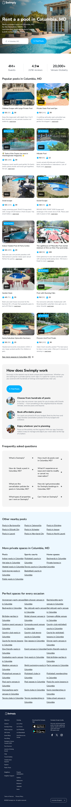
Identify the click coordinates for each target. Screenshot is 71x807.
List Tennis (20, 726)
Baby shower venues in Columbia (34, 602)
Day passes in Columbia (34, 641)
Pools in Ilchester (31, 529)
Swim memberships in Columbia (56, 692)
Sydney (19, 777)
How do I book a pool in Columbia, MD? (19, 469)
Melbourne (20, 780)
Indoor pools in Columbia (13, 558)
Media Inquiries (8, 729)
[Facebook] (52, 735)
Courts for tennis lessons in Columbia (12, 643)
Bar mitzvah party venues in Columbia (35, 610)
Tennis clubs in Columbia (12, 698)
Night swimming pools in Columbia (35, 667)
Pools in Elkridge (54, 525)
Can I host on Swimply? (48, 497)
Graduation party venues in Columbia (12, 659)
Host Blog (7, 738)
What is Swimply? (17, 458)
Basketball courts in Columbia (33, 573)
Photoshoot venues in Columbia (11, 675)
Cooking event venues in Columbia (12, 626)
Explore (6, 764)
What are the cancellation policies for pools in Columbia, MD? (19, 486)
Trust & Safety (8, 757)
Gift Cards (7, 732)
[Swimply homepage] (35, 2)
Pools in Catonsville (32, 525)
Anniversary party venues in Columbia (13, 602)
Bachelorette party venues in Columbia (55, 602)
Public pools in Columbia (12, 579)
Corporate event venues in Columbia (34, 626)
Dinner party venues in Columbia (56, 643)
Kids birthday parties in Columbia (56, 659)
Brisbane (19, 783)
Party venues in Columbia (57, 665)
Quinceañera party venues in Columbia (10, 692)
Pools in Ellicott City (10, 529)
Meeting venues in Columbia (10, 667)
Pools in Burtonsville (11, 525)
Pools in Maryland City (34, 533)
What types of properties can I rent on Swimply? (19, 498)
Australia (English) (57, 800)
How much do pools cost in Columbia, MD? (48, 459)
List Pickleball (20, 729)
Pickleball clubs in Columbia (32, 675)
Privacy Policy (19, 796)
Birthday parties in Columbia (10, 618)
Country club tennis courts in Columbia (32, 634)
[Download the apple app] (38, 726)
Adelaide (19, 786)
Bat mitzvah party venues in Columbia (57, 610)
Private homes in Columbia (54, 564)
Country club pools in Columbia (11, 634)
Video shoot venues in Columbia (56, 700)
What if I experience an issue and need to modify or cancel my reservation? (48, 472)
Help (5, 754)
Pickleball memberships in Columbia (57, 675)
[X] (56, 735)
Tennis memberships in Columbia (34, 700)
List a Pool (19, 724)
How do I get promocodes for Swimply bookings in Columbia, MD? (49, 486)
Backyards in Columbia (56, 558)
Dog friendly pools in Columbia (11, 651)
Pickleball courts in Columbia (32, 560)
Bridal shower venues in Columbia (34, 618)
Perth (18, 789)
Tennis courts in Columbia (35, 566)
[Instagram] (61, 735)
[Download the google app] (38, 731)
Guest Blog (7, 735)
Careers (6, 724)
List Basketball (21, 732)
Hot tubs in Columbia (11, 562)
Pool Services (8, 746)
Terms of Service (9, 796)
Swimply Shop (8, 726)
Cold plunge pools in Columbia (11, 573)
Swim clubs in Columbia (34, 690)
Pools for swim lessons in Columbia (57, 683)
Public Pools (7, 767)
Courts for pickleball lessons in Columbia (55, 634)
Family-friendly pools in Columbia (57, 651)
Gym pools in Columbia (34, 657)
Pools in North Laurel (56, 533)
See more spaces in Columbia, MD (16, 357)
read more (12, 122)
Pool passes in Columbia (34, 681)
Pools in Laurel (8, 533)
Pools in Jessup (53, 529)
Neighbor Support (9, 776)
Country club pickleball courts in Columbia (57, 626)
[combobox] (15, 41)
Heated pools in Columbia (13, 566)
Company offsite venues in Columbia (57, 618)
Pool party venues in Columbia (11, 683)
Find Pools (39, 41)
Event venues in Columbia (35, 649)
